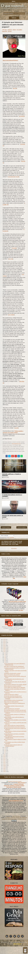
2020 (4, 647)
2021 (4, 645)
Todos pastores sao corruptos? (12, 708)
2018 (4, 650)
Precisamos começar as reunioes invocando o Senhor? (15, 712)
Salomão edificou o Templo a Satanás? (11, 474)
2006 (4, 770)
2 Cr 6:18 (14, 248)
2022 (4, 644)
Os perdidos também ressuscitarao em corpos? (14, 706)
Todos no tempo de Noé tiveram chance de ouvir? (15, 677)
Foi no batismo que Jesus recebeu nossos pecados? (14, 742)
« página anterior (6, 527)
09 (5, 657)
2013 (4, 759)
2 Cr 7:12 (10, 258)
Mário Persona (17, 943)
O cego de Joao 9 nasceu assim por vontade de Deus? (13, 745)
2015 (4, 756)
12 (5, 653)
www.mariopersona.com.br (16, 443)
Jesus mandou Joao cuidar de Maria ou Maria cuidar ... (14, 717)
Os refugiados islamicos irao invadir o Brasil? (15, 684)
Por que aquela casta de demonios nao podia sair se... (14, 679)
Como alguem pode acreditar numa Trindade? (13, 698)
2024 (4, 641)
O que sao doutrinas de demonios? (13, 696)
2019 (4, 648)
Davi (5, 29)
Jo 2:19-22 (21, 116)
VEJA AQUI (14, 548)
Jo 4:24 (16, 428)
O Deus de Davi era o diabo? (11, 694)
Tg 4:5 (17, 176)
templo (10, 31)
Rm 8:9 (23, 161)
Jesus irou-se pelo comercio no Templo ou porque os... (14, 715)
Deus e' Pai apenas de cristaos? (12, 674)
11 (3, 162)
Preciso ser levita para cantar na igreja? (12, 516)
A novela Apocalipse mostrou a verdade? (12, 495)
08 (5, 659)
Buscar (14, 17)
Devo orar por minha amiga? (11, 701)
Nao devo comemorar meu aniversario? (14, 666)
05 (5, 747)
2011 (4, 762)
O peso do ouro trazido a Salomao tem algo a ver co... (15, 723)
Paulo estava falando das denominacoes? (14, 726)
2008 (4, 767)
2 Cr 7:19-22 (11, 314)
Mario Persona (21, 782)
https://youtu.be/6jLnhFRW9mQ (10, 60)
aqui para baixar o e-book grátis (17, 601)
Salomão (4, 31)
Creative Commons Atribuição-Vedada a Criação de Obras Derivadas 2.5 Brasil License (14, 785)
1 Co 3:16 (10, 176)
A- (25, 951)
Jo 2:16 (15, 88)
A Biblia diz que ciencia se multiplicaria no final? (14, 703)
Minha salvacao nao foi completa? (12, 686)
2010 (4, 764)
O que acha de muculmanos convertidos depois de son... (14, 734)
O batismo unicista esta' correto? (12, 673)
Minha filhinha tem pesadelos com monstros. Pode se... (15, 720)
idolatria (9, 29)
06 (5, 662)
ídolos (14, 29)
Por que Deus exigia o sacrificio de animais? (15, 710)
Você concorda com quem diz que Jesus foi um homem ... (15, 682)
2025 (4, 639)
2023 (4, 642)
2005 (4, 771)
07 (5, 660)
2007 (4, 768)
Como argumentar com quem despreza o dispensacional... (14, 664)
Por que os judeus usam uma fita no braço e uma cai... (15, 692)
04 (5, 749)
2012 (4, 761)
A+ (25, 949)
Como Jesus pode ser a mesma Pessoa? (14, 725)
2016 (4, 755)
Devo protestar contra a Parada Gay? (13, 700)
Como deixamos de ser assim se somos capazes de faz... (14, 737)
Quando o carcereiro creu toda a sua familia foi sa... (15, 671)
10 (5, 656)
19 (7, 204)
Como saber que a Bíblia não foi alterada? (14, 687)
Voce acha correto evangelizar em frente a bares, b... (14, 689)
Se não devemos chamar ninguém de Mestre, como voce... (15, 731)
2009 (4, 765)
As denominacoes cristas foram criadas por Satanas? (15, 729)
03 (5, 750)
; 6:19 (14, 176)
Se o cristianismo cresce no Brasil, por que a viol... (15, 740)
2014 (4, 758)
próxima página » (21, 527)
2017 (4, 651)
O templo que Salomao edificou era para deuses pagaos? (14, 668)
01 (5, 753)
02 (5, 752)
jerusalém (19, 29)
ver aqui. (21, 610)
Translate (11, 537)
